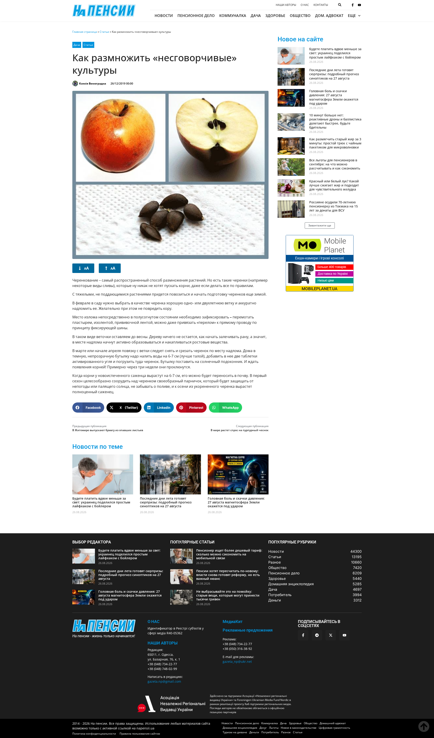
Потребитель (270, 732)
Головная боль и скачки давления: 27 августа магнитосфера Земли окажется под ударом (236, 502)
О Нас (154, 621)
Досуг (263, 728)
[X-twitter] (331, 635)
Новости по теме (97, 446)
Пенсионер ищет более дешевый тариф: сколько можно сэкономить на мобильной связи (229, 554)
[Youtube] (359, 5)
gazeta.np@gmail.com (164, 681)
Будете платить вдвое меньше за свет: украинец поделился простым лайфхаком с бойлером (101, 502)
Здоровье (275, 15)
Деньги (254, 732)
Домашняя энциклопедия (240, 728)
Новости (164, 15)
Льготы (273, 728)
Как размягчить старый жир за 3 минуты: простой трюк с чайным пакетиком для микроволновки (335, 143)
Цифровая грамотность (334, 728)
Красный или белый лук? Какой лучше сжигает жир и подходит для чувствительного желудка (334, 185)
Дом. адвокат (329, 15)
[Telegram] (317, 635)
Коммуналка (232, 15)
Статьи (104, 32)
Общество (300, 15)
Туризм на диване (235, 732)
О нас (305, 5)
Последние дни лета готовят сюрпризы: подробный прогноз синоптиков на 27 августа (165, 502)
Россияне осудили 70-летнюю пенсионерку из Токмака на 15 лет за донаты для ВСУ (333, 206)
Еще (352, 15)
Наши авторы (286, 5)
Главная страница (84, 32)
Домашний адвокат (333, 723)
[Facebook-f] (352, 5)
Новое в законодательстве (298, 728)
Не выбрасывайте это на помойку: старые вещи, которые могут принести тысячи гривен (227, 595)
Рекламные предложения (248, 630)
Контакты (321, 5)
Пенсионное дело (196, 15)
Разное (286, 732)
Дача (256, 15)
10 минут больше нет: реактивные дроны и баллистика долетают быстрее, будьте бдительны (335, 121)
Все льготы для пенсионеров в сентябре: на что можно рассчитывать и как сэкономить (334, 164)
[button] (88, 407)
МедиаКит (233, 621)
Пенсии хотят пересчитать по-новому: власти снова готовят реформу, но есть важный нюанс (228, 575)
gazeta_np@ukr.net (237, 661)
